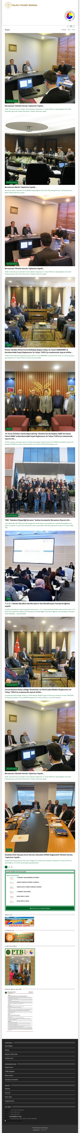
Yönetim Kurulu (9, 1058)
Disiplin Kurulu (9, 1067)
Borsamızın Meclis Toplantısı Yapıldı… (20, 187)
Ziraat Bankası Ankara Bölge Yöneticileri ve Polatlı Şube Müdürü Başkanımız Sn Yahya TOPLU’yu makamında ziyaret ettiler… (38, 691)
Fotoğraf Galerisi (9, 1101)
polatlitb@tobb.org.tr (15, 1116)
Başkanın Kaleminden (11, 1054)
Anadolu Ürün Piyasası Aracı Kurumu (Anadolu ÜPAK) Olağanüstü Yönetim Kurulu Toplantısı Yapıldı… (39, 856)
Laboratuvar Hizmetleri (11, 1080)
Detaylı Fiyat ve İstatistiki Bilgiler (40, 908)
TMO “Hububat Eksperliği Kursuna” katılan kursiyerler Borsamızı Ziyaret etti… (38, 520)
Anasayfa (63, 30)
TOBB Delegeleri (10, 1071)
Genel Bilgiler (9, 1046)
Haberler (7, 1089)
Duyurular (7, 1093)
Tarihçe (7, 1050)
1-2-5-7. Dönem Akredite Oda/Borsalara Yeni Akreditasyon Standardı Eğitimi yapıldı (37, 605)
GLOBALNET (43, 1130)
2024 (69, 30)
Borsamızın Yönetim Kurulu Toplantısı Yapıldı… (24, 105)
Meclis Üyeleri (9, 1075)
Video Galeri (8, 1097)
